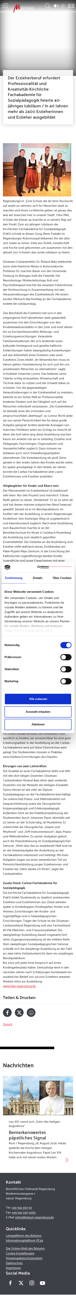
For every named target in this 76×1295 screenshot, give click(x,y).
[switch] (66, 657)
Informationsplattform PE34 (24, 1240)
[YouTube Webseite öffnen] (42, 1282)
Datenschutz (14, 1262)
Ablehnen (38, 724)
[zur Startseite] (25, 8)
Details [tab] (37, 578)
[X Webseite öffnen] (21, 1283)
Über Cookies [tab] (62, 578)
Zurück (7, 1024)
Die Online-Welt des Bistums (25, 1248)
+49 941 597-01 (21, 1207)
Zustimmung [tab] (13, 578)
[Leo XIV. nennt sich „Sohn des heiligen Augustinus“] (38, 1096)
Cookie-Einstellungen (20, 1253)
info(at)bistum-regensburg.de (34, 1217)
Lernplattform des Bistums (23, 1235)
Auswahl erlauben (38, 711)
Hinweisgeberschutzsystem (24, 1258)
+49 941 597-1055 (24, 1212)
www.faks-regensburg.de (19, 985)
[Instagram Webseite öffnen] (31, 1283)
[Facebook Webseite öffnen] (10, 1283)
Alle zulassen (38, 698)
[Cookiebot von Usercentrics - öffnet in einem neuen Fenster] (54, 567)
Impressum (13, 1267)
